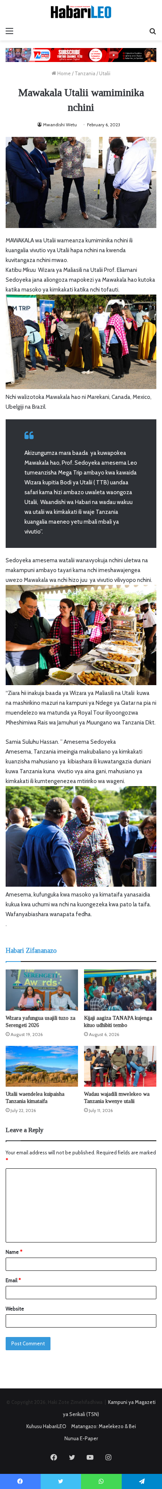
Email (13, 1280)
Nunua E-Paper (81, 1438)
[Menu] (9, 31)
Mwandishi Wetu (60, 124)
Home (63, 73)
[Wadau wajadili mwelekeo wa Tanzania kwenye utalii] (120, 1066)
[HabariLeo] (81, 11)
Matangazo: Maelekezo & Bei (103, 1426)
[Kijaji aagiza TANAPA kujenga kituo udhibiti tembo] (120, 989)
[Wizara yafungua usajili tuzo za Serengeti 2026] (42, 989)
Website (15, 1309)
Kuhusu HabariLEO (46, 1426)
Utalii (104, 73)
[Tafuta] (152, 31)
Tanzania (85, 73)
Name (14, 1252)
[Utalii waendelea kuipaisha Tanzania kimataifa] (42, 1066)
